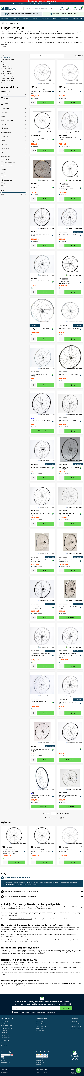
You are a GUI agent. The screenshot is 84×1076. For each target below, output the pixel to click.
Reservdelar (4, 18)
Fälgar (3, 62)
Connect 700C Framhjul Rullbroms (69, 328)
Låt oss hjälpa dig (7, 1018)
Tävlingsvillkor (75, 1024)
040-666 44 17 (4, 1071)
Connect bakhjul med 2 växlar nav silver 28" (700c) (40, 560)
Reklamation (5, 1038)
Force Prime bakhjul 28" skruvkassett (66, 90)
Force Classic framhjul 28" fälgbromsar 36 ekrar (66, 282)
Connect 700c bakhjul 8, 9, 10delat (41, 467)
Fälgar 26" (4, 64)
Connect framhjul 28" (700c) (39, 701)
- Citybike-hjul (5, 57)
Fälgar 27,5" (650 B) (6, 66)
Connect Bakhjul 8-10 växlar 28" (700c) (68, 607)
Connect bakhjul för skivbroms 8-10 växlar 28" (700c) (40, 607)
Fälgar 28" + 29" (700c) (7, 69)
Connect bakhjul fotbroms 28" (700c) (67, 703)
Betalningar (5, 1040)
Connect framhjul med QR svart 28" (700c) (40, 235)
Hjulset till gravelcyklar (7, 78)
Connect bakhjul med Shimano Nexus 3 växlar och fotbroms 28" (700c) (68, 655)
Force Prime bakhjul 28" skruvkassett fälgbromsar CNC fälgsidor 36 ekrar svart (67, 188)
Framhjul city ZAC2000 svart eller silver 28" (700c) (40, 796)
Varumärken (64, 18)
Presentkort (5, 1045)
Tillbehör (16, 18)
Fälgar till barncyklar (6, 73)
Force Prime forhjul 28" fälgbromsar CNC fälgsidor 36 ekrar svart (41, 139)
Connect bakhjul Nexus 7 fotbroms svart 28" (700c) (69, 468)
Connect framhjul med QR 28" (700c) (67, 138)
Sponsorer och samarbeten (41, 1027)
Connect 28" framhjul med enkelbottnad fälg (66, 514)
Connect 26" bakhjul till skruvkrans (68, 374)
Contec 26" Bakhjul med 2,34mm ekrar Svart (40, 329)
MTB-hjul (3, 82)
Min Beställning (6, 1025)
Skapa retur (5, 1035)
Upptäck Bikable (41, 1018)
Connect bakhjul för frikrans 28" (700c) (40, 281)
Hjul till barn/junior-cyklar (8, 76)
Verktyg (25, 18)
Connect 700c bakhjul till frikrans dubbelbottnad (68, 421)
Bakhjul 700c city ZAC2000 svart (40, 420)
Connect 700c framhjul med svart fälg (40, 514)
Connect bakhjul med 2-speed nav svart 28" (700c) (68, 560)
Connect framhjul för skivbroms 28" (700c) (40, 750)
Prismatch (4, 1043)
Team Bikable (40, 1024)
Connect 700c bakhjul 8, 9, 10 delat (67, 235)
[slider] (1, 192)
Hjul (54, 18)
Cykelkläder (45, 18)
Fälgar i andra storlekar (7, 71)
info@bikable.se (4, 1072)
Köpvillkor (74, 1021)
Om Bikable (40, 1021)
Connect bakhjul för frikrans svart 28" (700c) (40, 186)
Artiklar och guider (5, 1022)
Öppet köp (4, 1032)
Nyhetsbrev (40, 1030)
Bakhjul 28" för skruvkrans (66, 747)
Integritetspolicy (76, 1026)
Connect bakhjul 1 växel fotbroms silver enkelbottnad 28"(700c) (40, 654)
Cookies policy (75, 1029)
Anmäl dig (66, 1008)
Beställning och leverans (6, 1029)
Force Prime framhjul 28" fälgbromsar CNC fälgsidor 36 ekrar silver (41, 91)
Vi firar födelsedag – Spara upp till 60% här (43, 1)
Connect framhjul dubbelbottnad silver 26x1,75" (68, 796)
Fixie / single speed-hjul (7, 59)
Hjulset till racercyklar (7, 80)
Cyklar (35, 18)
